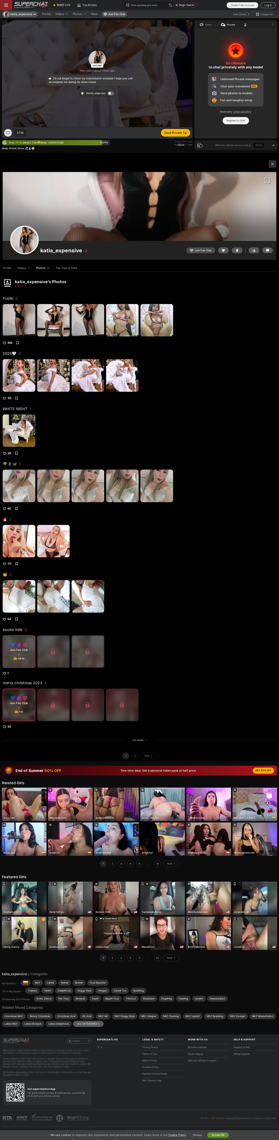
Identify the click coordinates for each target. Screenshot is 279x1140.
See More (138, 740)
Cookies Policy (150, 1067)
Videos (61, 14)
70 (9, 563)
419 (9, 343)
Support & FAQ (242, 1047)
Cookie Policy (177, 1135)
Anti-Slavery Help (152, 1080)
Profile (46, 14)
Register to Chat (236, 120)
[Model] (272, 164)
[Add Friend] (254, 250)
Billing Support (242, 1054)
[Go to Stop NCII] (78, 1118)
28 (9, 453)
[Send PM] (267, 250)
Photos (79, 14)
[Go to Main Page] (31, 5)
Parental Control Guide (154, 1074)
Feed (94, 14)
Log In (268, 5)
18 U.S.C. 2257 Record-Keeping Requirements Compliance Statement (238, 1118)
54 (9, 619)
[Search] (170, 5)
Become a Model (197, 1047)
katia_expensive (14, 974)
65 (9, 508)
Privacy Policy (150, 1047)
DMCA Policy (149, 1060)
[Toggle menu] (6, 5)
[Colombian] (25, 983)
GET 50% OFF (263, 770)
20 (9, 726)
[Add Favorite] (8, 133)
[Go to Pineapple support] (60, 1118)
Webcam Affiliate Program (202, 1060)
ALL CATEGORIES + (88, 1023)
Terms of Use (149, 1054)
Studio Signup (195, 1054)
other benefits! (242, 111)
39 (9, 398)
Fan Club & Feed (66, 268)
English (76, 1041)
